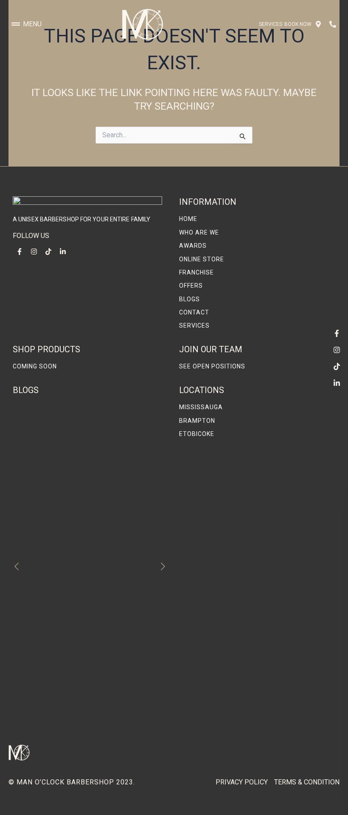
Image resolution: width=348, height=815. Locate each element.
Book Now (298, 24)
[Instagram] (336, 349)
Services (270, 24)
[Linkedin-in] (336, 383)
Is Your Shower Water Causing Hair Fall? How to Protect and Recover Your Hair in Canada (88, 673)
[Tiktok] (336, 366)
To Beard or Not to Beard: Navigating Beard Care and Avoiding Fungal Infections (89, 719)
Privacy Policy (242, 782)
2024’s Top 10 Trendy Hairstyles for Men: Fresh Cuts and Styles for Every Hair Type (86, 626)
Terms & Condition (307, 782)
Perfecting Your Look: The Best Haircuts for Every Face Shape (82, 510)
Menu (32, 24)
